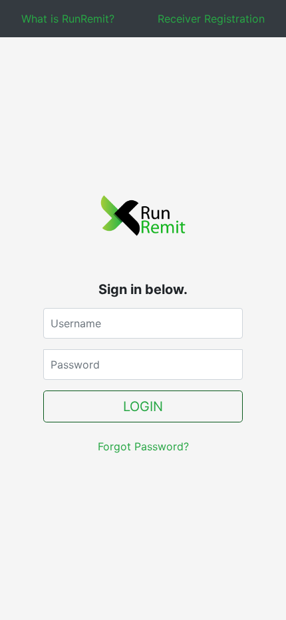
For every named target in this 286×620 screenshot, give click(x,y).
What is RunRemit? (67, 18)
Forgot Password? (143, 446)
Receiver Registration (211, 18)
